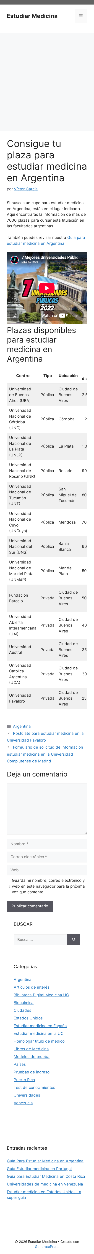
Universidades (27, 1095)
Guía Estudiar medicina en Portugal (39, 1168)
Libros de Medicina (31, 1049)
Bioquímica (24, 1002)
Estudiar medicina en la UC (38, 1033)
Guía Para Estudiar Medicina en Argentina (45, 1161)
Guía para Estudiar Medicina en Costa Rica (46, 1176)
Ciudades (22, 1010)
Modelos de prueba (32, 1056)
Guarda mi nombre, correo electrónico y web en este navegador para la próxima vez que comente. (48, 886)
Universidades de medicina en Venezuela (45, 1184)
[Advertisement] (47, 82)
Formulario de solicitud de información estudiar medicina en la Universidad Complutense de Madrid (45, 754)
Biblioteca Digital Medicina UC (41, 995)
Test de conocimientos (34, 1087)
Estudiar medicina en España (40, 1026)
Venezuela (23, 1103)
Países (20, 1064)
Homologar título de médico (39, 1041)
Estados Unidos (28, 1018)
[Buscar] (73, 939)
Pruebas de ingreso (32, 1072)
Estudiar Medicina (32, 15)
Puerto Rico (24, 1080)
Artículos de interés (32, 987)
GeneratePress (47, 1246)
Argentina (22, 726)
